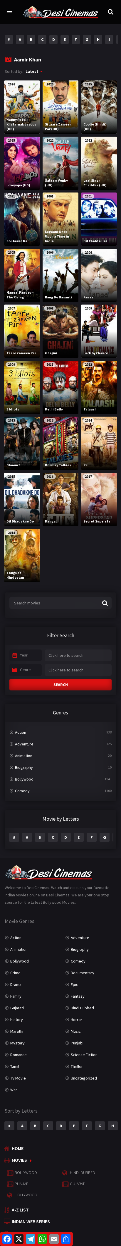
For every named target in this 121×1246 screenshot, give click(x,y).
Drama (15, 984)
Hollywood (26, 1194)
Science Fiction (84, 1054)
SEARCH (60, 684)
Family (15, 996)
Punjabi (77, 1043)
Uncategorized (84, 1078)
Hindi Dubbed (82, 1007)
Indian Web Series (31, 1221)
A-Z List (20, 1210)
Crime (15, 972)
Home (17, 1148)
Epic (74, 984)
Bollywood (24, 779)
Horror (76, 1019)
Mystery (17, 1043)
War (13, 1089)
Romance (18, 1054)
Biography (24, 767)
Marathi (16, 1031)
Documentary (82, 972)
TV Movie (18, 1078)
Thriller (77, 1066)
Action (20, 732)
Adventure (24, 744)
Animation (23, 755)
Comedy (22, 790)
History (16, 1019)
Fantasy (78, 996)
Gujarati (17, 1007)
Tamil (14, 1066)
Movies (19, 1160)
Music (76, 1031)
